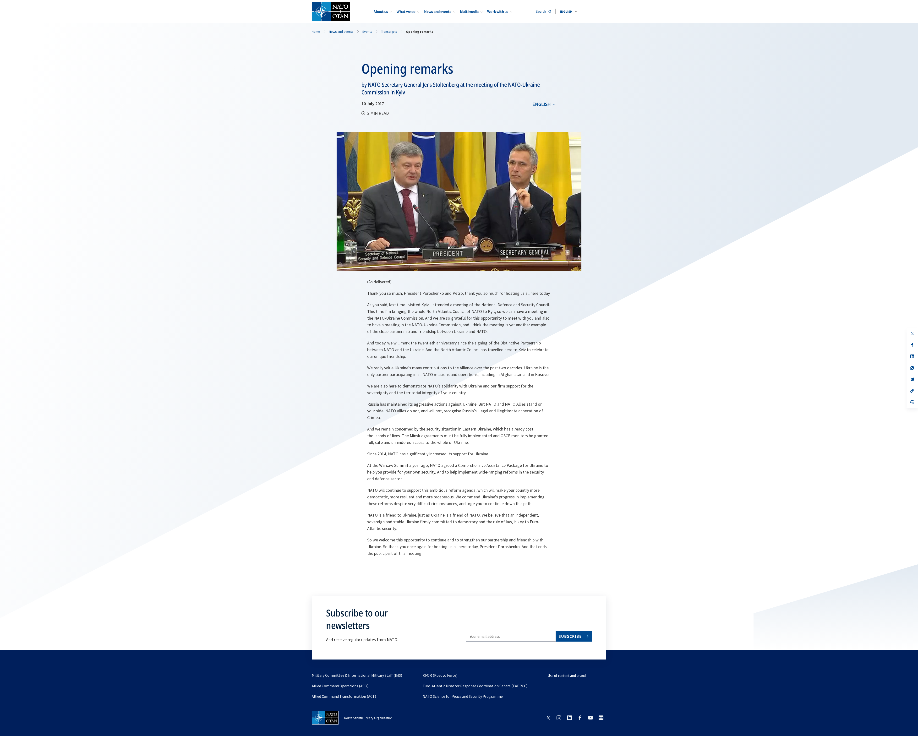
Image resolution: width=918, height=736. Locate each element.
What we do (406, 11)
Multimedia (469, 11)
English (541, 104)
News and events (437, 11)
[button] (568, 11)
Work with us (497, 11)
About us (381, 11)
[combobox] (568, 11)
